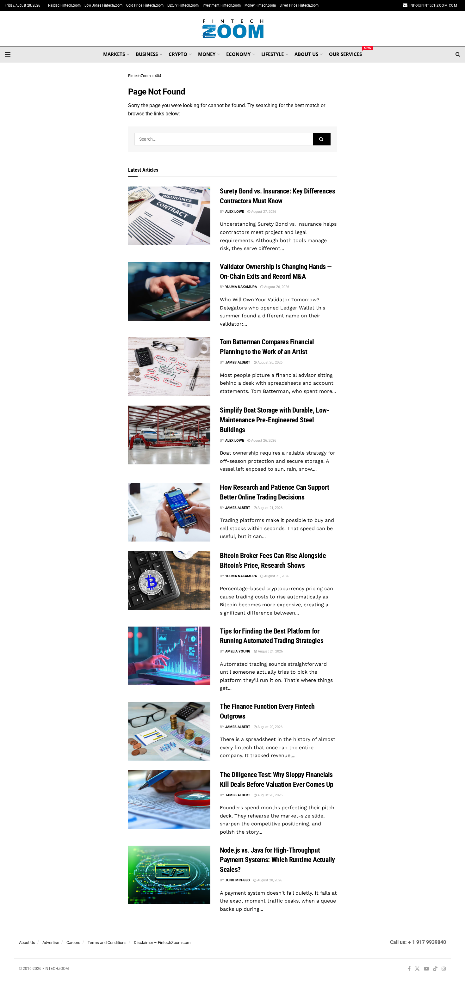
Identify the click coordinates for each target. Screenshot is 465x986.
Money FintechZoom (260, 5)
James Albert (237, 362)
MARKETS (114, 54)
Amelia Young (238, 651)
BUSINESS (147, 54)
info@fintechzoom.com (433, 5)
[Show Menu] (7, 54)
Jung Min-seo (237, 880)
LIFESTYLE (272, 54)
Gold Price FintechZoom (145, 5)
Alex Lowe (234, 212)
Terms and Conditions (107, 942)
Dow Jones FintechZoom (103, 5)
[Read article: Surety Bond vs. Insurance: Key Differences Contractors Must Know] (169, 216)
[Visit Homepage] (232, 28)
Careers (73, 942)
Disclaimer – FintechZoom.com (162, 942)
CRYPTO (178, 54)
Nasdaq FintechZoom (64, 5)
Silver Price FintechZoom (299, 5)
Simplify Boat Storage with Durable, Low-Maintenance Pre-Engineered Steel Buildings (274, 420)
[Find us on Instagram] (444, 969)
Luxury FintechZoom (183, 5)
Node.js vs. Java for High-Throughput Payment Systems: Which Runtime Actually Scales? (277, 860)
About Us (27, 942)
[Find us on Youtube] (426, 969)
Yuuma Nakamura (241, 287)
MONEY (206, 54)
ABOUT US (306, 54)
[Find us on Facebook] (409, 969)
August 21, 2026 (269, 508)
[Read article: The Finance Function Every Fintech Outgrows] (169, 731)
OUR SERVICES (345, 53)
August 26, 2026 (276, 287)
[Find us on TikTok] (435, 969)
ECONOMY (238, 54)
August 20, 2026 (269, 727)
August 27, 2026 (263, 212)
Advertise (50, 942)
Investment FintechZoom (221, 5)
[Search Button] (458, 54)
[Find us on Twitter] (417, 969)
